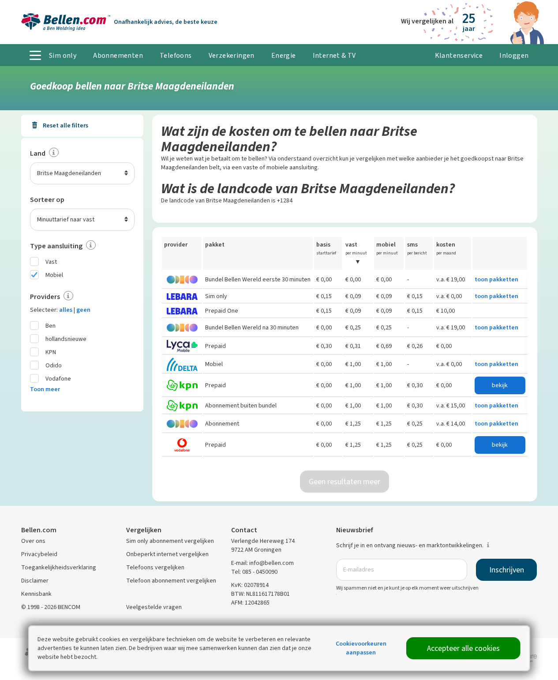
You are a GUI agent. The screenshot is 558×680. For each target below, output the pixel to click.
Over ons (33, 541)
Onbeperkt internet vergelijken (167, 554)
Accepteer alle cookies (463, 648)
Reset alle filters (64, 125)
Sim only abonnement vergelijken (170, 541)
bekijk (500, 385)
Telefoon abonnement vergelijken (171, 580)
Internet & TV (334, 55)
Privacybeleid (39, 554)
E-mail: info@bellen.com (262, 563)
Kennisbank (36, 594)
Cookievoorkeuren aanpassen (361, 648)
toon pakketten (496, 279)
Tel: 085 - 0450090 (254, 572)
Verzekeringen (232, 55)
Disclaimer (35, 580)
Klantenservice (459, 55)
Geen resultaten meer (344, 481)
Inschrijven (506, 569)
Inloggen (513, 55)
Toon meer (45, 389)
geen (83, 310)
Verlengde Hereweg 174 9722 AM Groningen (263, 545)
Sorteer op (47, 199)
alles (65, 310)
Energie (283, 55)
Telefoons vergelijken (155, 567)
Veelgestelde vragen (154, 607)
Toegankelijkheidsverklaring (58, 567)
